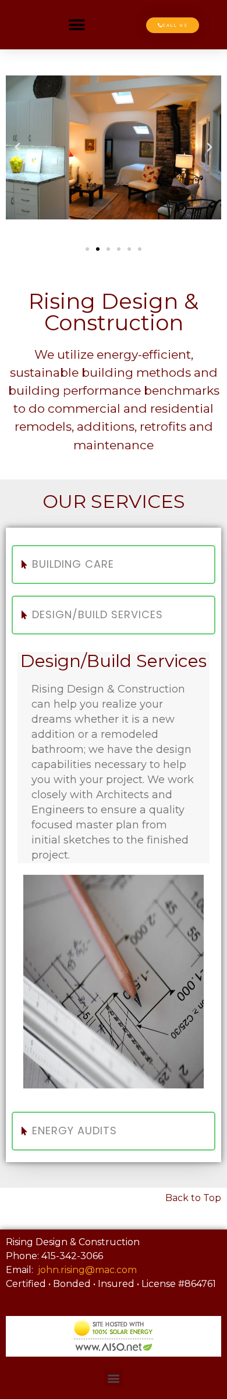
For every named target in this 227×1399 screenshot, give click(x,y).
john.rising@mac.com (87, 1269)
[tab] (113, 564)
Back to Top (193, 1197)
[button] (77, 25)
